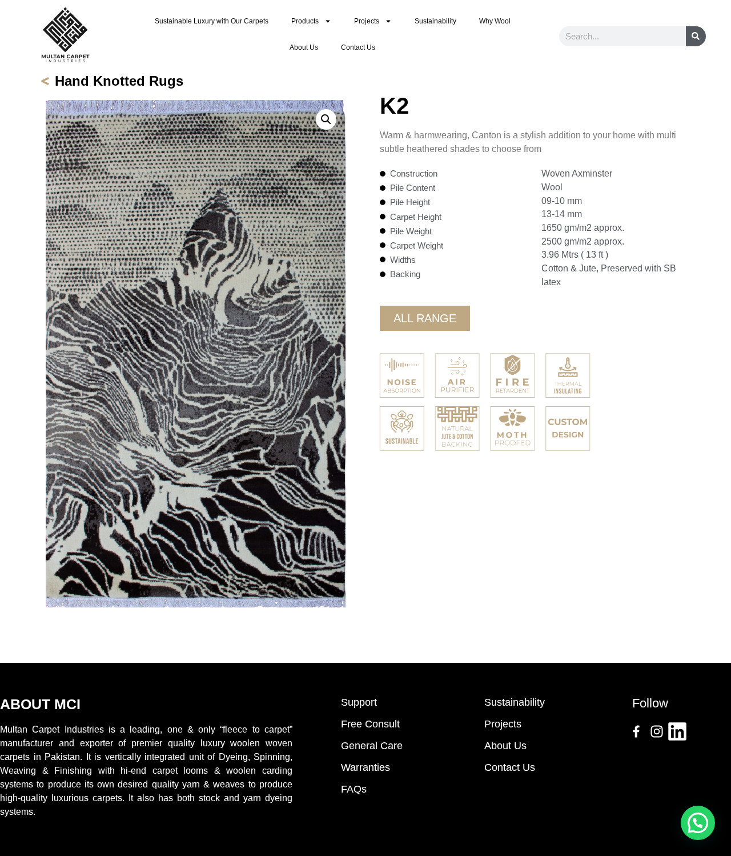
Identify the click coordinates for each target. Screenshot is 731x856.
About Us (304, 47)
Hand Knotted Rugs (119, 81)
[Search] (696, 36)
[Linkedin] (677, 731)
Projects (366, 21)
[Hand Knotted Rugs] (45, 81)
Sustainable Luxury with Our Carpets (211, 21)
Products (305, 21)
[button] (326, 119)
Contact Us (358, 47)
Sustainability (435, 21)
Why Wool (495, 21)
